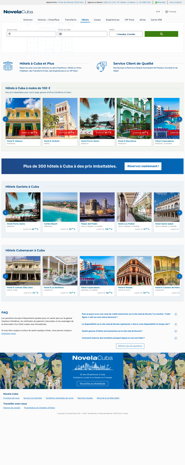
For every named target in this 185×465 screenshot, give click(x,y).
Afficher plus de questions (130, 346)
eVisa (143, 19)
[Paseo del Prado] (97, 207)
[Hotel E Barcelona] (134, 118)
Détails (111, 30)
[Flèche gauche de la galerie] (5, 119)
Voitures (28, 19)
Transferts (70, 19)
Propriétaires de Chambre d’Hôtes (39, 407)
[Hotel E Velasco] (23, 118)
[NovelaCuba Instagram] (57, 383)
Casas (97, 19)
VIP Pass (129, 19)
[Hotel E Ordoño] (60, 118)
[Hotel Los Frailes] (134, 207)
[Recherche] (161, 34)
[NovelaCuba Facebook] (49, 383)
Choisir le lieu (12, 30)
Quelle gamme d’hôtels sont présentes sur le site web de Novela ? (112, 331)
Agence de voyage (11, 407)
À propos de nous (11, 398)
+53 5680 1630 (145, 2)
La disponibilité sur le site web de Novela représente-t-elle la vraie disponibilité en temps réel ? (126, 324)
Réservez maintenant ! (143, 166)
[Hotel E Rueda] (134, 270)
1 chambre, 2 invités (126, 34)
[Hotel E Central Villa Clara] (23, 270)
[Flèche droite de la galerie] (179, 119)
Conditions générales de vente (60, 398)
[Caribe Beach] (60, 207)
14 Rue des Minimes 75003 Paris (71, 2)
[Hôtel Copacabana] (97, 270)
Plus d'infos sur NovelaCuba (92, 383)
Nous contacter (176, 2)
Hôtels (85, 19)
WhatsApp (162, 2)
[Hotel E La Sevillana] (60, 270)
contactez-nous (8, 333)
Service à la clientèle (32, 398)
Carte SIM (156, 19)
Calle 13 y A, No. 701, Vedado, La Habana (119, 2)
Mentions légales (85, 398)
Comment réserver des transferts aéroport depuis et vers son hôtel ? (113, 338)
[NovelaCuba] (18, 11)
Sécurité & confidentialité (108, 398)
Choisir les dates (64, 30)
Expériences (112, 19)
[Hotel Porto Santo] (97, 118)
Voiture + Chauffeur (49, 19)
